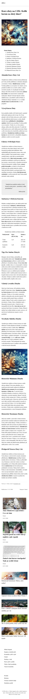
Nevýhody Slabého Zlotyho (13, 64)
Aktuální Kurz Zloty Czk (12, 52)
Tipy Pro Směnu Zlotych (12, 60)
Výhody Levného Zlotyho (12, 62)
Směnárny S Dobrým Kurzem (13, 58)
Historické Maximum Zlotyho (13, 68)
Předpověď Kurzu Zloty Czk (13, 70)
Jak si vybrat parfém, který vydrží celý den (14, 623)
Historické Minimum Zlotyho (13, 66)
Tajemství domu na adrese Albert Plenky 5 (14, 596)
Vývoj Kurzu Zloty (11, 54)
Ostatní (25, 489)
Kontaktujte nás (16, 483)
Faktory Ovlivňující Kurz (12, 56)
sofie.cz (3, 3)
